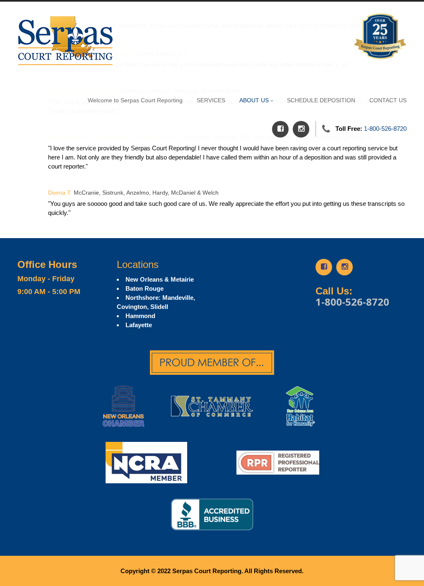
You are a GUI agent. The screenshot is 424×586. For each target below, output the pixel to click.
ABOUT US (254, 100)
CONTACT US (388, 100)
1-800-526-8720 (385, 128)
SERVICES (211, 100)
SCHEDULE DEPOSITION (321, 100)
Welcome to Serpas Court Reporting (135, 100)
